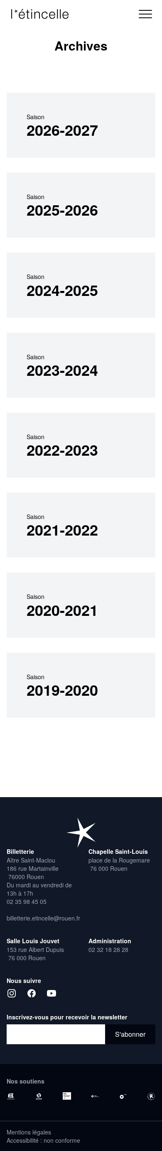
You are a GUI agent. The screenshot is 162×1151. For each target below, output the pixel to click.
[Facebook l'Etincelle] (32, 993)
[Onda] (123, 1096)
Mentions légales (29, 1132)
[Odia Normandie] (95, 1096)
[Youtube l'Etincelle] (51, 993)
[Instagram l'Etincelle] (12, 993)
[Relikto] (151, 1096)
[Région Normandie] (11, 1096)
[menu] (145, 14)
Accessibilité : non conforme (43, 1140)
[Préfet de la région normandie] (67, 1096)
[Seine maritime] (39, 1096)
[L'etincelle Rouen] (81, 832)
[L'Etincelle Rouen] (44, 14)
